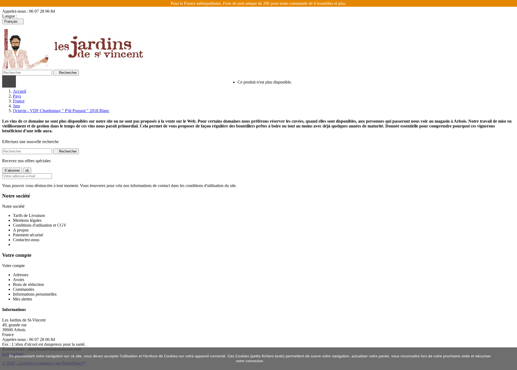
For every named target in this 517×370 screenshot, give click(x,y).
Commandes (23, 289)
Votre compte (16, 255)
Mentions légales (27, 220)
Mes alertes (22, 299)
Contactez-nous (26, 239)
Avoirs (18, 279)
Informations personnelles (35, 294)
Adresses (20, 274)
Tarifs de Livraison (29, 215)
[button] (83, 81)
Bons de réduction (28, 284)
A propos (21, 230)
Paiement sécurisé (28, 235)
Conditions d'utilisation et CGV (40, 225)
